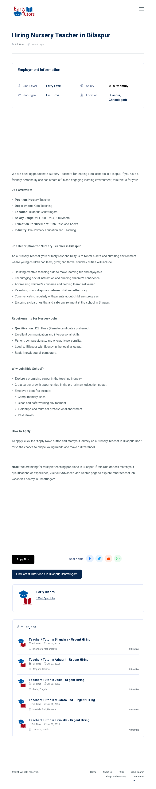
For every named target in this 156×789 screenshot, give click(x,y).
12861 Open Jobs (45, 598)
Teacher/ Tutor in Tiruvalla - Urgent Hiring (59, 720)
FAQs (121, 772)
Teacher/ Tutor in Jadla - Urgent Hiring (56, 680)
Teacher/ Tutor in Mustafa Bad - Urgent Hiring (62, 700)
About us (107, 772)
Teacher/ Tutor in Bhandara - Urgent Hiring (59, 639)
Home (93, 772)
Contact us (138, 776)
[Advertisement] (78, 144)
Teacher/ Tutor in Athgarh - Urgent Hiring (58, 659)
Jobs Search (137, 772)
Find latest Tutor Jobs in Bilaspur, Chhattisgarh (46, 574)
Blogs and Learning (116, 776)
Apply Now (23, 559)
